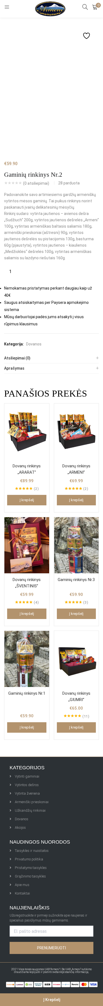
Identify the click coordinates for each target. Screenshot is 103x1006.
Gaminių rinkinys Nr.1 (26, 693)
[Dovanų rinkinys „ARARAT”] (26, 431)
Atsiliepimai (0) (17, 358)
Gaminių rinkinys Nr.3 (76, 579)
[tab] (51, 358)
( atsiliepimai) (36, 183)
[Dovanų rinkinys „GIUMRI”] (76, 658)
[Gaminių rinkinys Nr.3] (76, 545)
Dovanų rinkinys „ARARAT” (27, 469)
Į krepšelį (51, 999)
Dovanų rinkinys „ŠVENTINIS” (27, 582)
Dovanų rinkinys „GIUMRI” (76, 696)
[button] (95, 7)
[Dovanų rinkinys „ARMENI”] (76, 431)
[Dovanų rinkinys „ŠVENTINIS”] (26, 545)
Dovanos (33, 344)
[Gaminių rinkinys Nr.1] (26, 658)
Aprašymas (14, 368)
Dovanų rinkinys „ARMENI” (76, 469)
